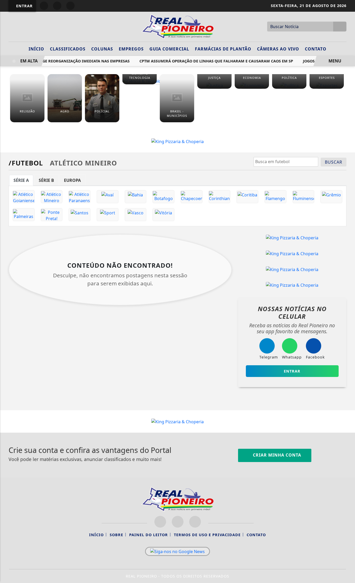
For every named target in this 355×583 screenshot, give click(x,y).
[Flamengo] (275, 196)
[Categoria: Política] (289, 85)
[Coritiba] (247, 196)
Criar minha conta (276, 455)
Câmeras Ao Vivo (278, 49)
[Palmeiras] (24, 214)
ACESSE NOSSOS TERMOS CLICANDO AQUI (104, 576)
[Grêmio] (331, 196)
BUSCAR (333, 162)
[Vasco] (136, 214)
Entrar (24, 5)
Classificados (68, 49)
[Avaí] (108, 196)
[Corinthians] (220, 196)
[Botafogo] (163, 196)
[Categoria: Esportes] (327, 85)
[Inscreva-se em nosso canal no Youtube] (195, 522)
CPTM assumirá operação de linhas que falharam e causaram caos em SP (213, 61)
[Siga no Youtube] (70, 6)
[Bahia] (136, 196)
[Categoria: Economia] (252, 85)
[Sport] (108, 214)
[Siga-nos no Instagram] (177, 522)
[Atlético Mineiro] (52, 196)
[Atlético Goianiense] (24, 196)
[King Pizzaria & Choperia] (177, 141)
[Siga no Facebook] (44, 6)
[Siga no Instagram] (57, 6)
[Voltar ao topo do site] (347, 350)
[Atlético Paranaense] (79, 196)
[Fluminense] (303, 196)
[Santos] (79, 214)
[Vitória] (163, 214)
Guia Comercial (169, 49)
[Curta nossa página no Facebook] (160, 522)
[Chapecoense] (191, 196)
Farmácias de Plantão (223, 49)
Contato (315, 49)
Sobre (116, 534)
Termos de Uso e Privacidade (207, 534)
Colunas (102, 49)
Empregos (131, 49)
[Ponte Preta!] (52, 214)
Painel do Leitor (148, 534)
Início (36, 49)
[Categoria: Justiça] (214, 85)
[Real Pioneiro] (177, 26)
